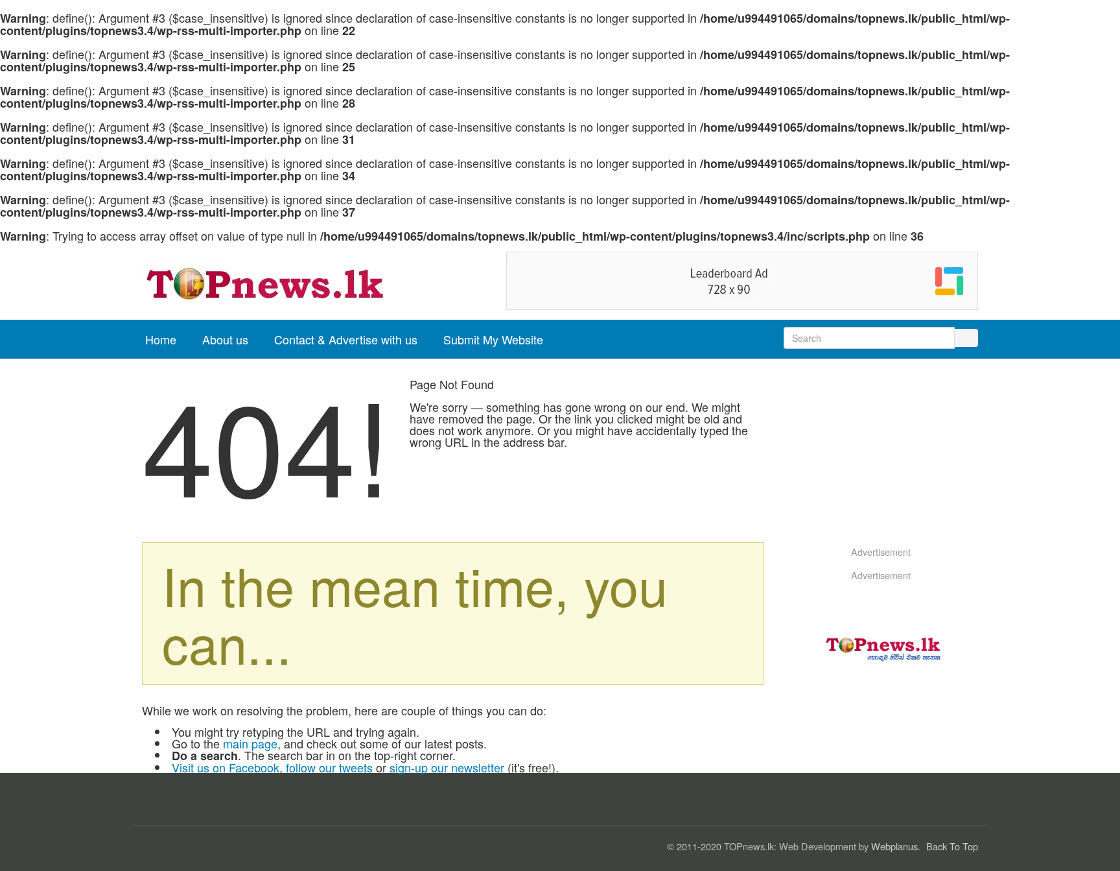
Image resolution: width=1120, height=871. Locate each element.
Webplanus (894, 846)
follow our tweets (329, 767)
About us (225, 339)
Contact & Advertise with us (345, 339)
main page (250, 743)
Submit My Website (493, 339)
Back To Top (952, 846)
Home (160, 339)
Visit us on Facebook (225, 767)
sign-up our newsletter (447, 767)
